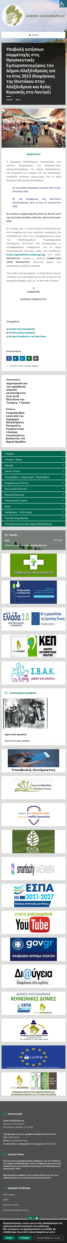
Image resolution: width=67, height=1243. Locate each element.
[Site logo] (33, 25)
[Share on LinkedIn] (22, 358)
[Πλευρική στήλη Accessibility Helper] (63, 3)
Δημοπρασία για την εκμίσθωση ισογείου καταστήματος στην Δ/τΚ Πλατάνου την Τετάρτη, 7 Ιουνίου (18, 392)
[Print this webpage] (36, 358)
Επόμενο (10, 409)
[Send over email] (29, 358)
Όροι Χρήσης (9, 1194)
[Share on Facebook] (9, 358)
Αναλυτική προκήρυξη (22, 328)
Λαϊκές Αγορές (31, 365)
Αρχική (9, 99)
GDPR (5, 1199)
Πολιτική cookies (11, 1204)
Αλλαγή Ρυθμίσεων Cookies (48, 1238)
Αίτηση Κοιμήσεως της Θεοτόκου (27, 336)
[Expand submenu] (63, 453)
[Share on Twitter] (16, 358)
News (18, 99)
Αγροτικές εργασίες (16, 734)
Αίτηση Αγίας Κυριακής (22, 332)
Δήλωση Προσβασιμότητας (16, 1210)
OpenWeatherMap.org (36, 545)
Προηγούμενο (13, 379)
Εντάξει (9, 1238)
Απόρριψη (24, 1238)
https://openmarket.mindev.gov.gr (25, 254)
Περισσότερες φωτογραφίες (17, 741)
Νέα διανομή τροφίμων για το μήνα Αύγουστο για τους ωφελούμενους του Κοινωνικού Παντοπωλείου (30, 1176)
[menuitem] (33, 453)
